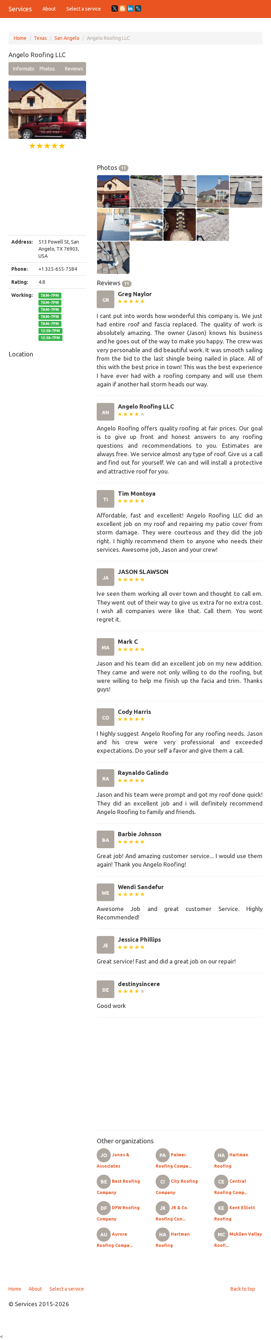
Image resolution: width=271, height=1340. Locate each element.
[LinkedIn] (130, 8)
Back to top (242, 1289)
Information (23, 69)
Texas (40, 38)
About (49, 9)
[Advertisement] (47, 193)
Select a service (83, 9)
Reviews (74, 69)
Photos (47, 69)
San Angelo (66, 38)
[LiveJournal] (138, 8)
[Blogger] (122, 8)
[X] (115, 8)
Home (20, 38)
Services (20, 8)
